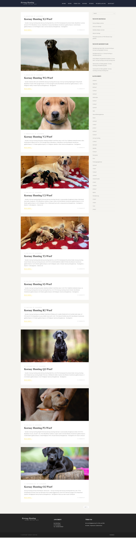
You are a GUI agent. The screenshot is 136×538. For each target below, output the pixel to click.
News (70, 3)
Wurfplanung (101, 3)
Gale (94, 111)
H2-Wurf (95, 121)
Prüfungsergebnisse (97, 162)
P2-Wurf (94, 151)
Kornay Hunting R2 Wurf (38, 310)
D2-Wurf (95, 94)
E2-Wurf (94, 100)
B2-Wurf (94, 87)
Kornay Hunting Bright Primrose (100, 50)
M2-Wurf (95, 145)
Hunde (84, 3)
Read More (28, 30)
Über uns (77, 3)
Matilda (94, 148)
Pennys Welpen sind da (98, 23)
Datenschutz (99, 525)
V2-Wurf (94, 185)
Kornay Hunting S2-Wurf (38, 284)
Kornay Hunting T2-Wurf (38, 256)
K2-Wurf (94, 131)
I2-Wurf (94, 124)
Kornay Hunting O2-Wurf (38, 486)
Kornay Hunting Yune (110, 60)
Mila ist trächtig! (96, 33)
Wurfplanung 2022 (97, 55)
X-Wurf (94, 199)
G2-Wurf (95, 107)
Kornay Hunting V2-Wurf (38, 136)
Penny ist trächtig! (97, 26)
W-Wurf (94, 189)
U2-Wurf (95, 175)
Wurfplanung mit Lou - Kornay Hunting (102, 53)
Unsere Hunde (96, 179)
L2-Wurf (94, 141)
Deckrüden (95, 97)
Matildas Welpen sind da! (98, 30)
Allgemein (95, 84)
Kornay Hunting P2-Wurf (38, 428)
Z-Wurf (94, 209)
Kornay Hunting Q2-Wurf (38, 369)
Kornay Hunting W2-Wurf (38, 78)
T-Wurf (94, 168)
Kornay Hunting (96, 138)
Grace (94, 117)
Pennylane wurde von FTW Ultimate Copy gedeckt (102, 37)
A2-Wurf (94, 80)
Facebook (112, 534)
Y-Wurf (94, 202)
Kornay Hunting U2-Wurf (38, 195)
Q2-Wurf (95, 165)
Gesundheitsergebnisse (98, 114)
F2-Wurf (94, 104)
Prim (94, 158)
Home (64, 3)
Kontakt (111, 3)
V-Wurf (94, 182)
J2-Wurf (94, 128)
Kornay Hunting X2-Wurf (38, 19)
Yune (94, 206)
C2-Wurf (94, 90)
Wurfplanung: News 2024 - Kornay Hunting (103, 48)
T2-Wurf (94, 172)
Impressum (92, 525)
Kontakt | (87, 525)
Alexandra (39, 16)
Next (86, 507)
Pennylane (95, 155)
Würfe (91, 3)
